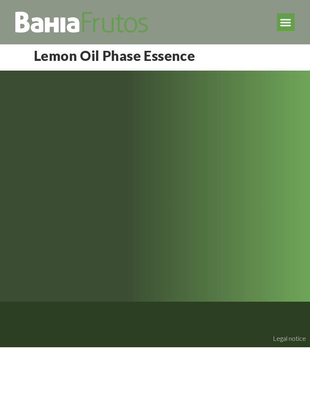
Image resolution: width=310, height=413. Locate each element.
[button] (286, 22)
